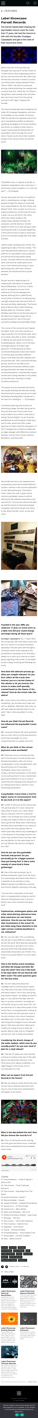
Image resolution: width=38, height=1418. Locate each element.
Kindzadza (28, 1254)
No (22, 1415)
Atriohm (13, 1247)
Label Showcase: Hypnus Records (27, 1292)
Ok (17, 1415)
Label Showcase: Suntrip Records (8, 1329)
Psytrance (22, 1260)
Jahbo (19, 1254)
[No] (35, 1410)
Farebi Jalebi (18, 1250)
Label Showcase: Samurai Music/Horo (8, 1293)
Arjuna (4, 1247)
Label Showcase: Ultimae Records (8, 1362)
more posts (32, 1382)
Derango (22, 1247)
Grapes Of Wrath (8, 1254)
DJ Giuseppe (6, 1250)
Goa (27, 1250)
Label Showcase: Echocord (27, 1329)
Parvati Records (15, 1257)
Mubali (4, 1257)
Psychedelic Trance (9, 1260)
